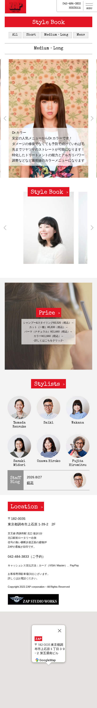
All (15, 35)
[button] (5, 118)
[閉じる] (59, 630)
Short (31, 35)
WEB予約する (75, 7)
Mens (81, 35)
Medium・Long (56, 35)
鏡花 (30, 483)
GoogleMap (47, 660)
